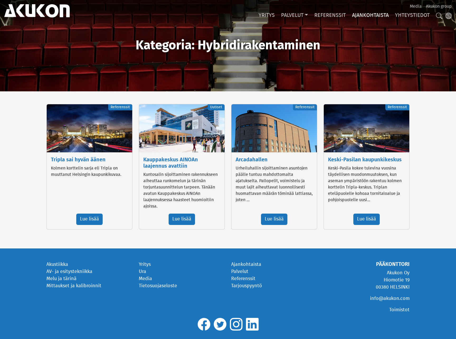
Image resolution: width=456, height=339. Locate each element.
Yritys (267, 15)
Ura (142, 271)
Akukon (37, 10)
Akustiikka (57, 264)
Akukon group (439, 6)
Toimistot (399, 310)
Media (416, 6)
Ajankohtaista (370, 15)
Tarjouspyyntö (246, 286)
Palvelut (292, 15)
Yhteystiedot (412, 15)
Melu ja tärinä (61, 278)
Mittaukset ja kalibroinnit (73, 286)
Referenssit (330, 15)
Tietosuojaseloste (158, 286)
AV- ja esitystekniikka (69, 271)
